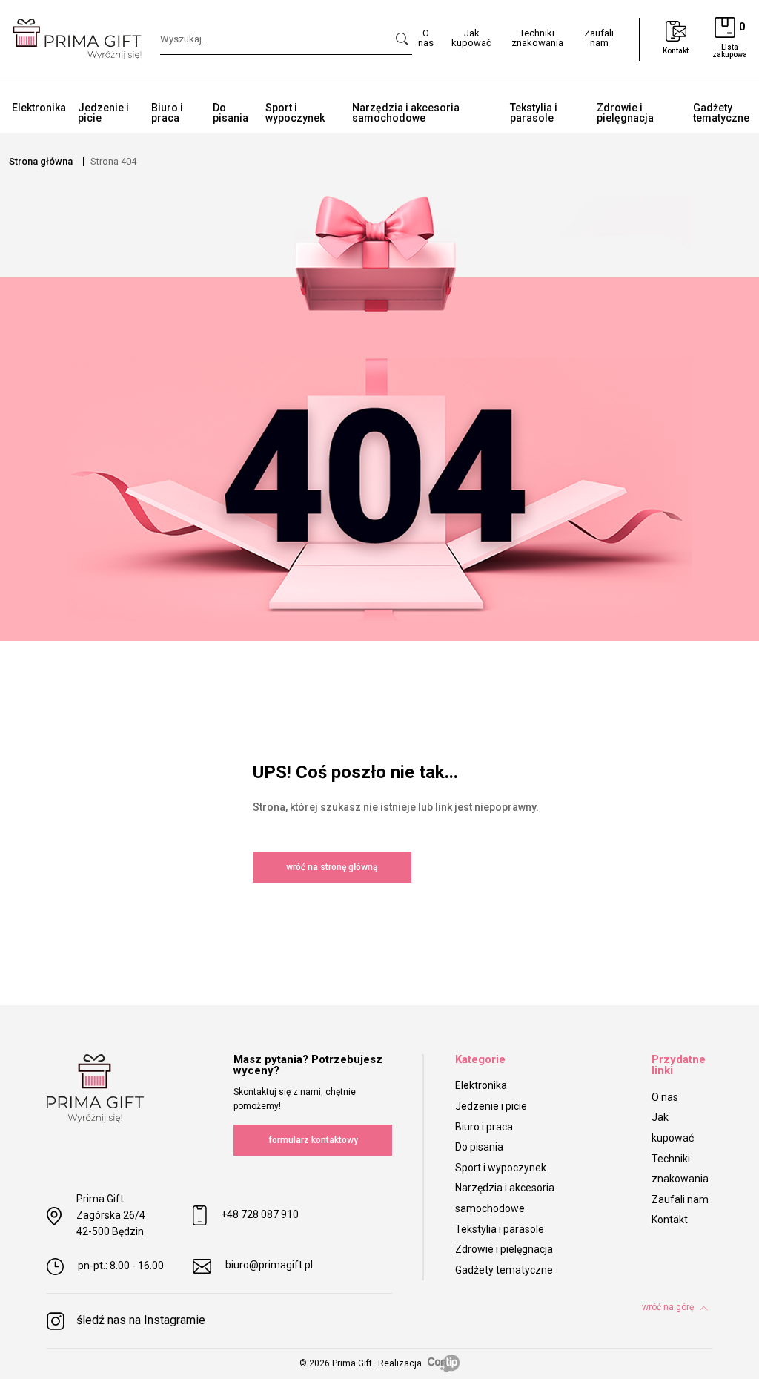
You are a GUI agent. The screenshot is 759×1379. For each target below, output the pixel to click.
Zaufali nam (599, 37)
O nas (426, 37)
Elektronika (39, 107)
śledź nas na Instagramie (140, 1320)
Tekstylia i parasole (533, 113)
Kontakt (670, 1219)
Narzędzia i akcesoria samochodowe (406, 113)
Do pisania (230, 113)
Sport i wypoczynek (295, 113)
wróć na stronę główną (331, 867)
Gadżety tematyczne (504, 1270)
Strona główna (41, 161)
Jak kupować (471, 37)
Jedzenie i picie (103, 113)
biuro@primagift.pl (269, 1265)
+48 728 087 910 (260, 1215)
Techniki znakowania (537, 37)
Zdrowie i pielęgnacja (625, 113)
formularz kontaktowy (313, 1140)
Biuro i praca (167, 113)
